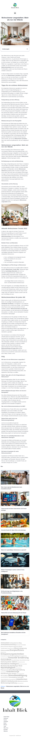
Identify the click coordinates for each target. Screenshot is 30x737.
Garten (5, 719)
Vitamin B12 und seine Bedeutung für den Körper (13, 612)
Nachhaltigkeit (8, 667)
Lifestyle (6, 721)
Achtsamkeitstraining (8, 644)
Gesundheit (6, 660)
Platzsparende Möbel (6, 670)
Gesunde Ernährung (18, 657)
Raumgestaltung (19, 670)
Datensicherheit (5, 646)
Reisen (5, 724)
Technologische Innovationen (8, 679)
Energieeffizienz (17, 650)
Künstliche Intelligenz (10, 664)
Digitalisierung (10, 648)
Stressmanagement (4, 677)
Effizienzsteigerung (20, 648)
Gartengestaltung (4, 658)
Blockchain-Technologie (21, 644)
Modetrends (5, 666)
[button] (15, 13)
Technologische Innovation (16, 677)
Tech (5, 726)
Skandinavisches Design (8, 673)
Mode (5, 723)
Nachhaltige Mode (16, 666)
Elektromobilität (5, 650)
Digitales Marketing (13, 646)
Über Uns (6, 727)
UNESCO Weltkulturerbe (9, 681)
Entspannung (3, 652)
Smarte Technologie (20, 673)
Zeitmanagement (20, 683)
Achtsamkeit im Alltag (16, 643)
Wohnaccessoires (23, 681)
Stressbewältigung (17, 675)
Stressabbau (4, 675)
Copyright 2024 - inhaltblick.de (15, 735)
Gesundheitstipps (15, 660)
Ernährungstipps (14, 655)
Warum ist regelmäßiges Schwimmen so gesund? (13, 550)
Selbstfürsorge (12, 672)
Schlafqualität (3, 671)
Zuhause (3, 686)
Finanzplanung (23, 655)
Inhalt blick (6, 716)
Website (6, 731)
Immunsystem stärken (9, 662)
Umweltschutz (21, 679)
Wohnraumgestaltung (9, 683)
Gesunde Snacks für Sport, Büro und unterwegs (13, 530)
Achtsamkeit (5, 643)
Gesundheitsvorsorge (24, 660)
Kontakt (6, 729)
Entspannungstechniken (12, 654)
